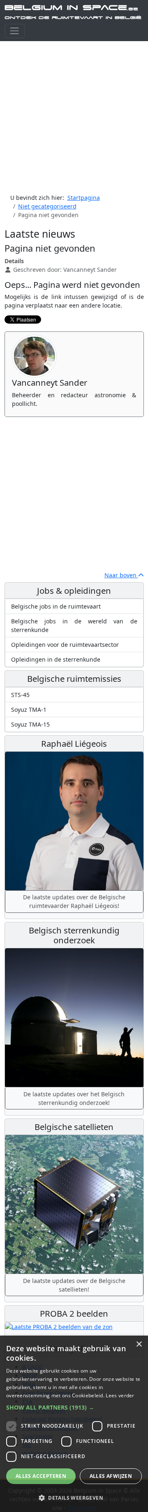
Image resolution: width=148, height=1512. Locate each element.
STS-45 (20, 695)
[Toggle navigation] (15, 31)
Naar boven (121, 575)
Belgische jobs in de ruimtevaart (56, 606)
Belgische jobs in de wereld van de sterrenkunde (74, 625)
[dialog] (74, 1424)
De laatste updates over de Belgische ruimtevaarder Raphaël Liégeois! (74, 901)
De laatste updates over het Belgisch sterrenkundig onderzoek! (74, 1098)
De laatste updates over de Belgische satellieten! (74, 1285)
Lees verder (120, 1395)
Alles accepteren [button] (41, 1476)
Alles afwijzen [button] (111, 1476)
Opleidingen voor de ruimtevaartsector (65, 644)
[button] (74, 1407)
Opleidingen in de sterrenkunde (55, 659)
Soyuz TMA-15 (30, 724)
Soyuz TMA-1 (28, 709)
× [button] (139, 1344)
